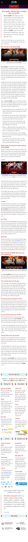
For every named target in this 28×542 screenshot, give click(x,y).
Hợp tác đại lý (14, 539)
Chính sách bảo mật (17, 537)
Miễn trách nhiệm (20, 538)
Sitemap (6, 512)
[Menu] (2, 2)
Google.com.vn (7, 472)
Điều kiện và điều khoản (9, 538)
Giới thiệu (8, 537)
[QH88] (14, 2)
